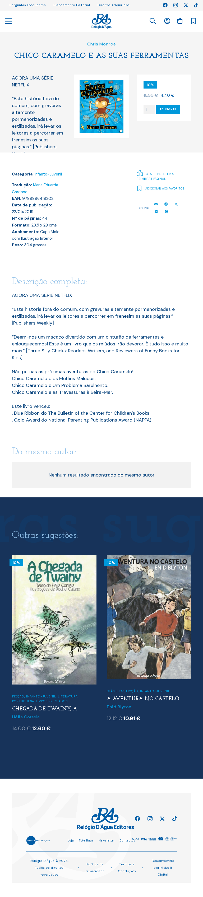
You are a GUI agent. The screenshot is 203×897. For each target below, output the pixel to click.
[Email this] (156, 204)
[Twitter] (185, 5)
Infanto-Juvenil (48, 174)
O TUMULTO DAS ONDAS (155, 706)
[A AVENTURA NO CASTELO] (70, 558)
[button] (152, 21)
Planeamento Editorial (71, 5)
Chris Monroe (101, 44)
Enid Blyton (40, 707)
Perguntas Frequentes (28, 5)
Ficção (53, 691)
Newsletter (107, 840)
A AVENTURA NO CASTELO (64, 699)
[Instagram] (175, 5)
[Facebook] (165, 5)
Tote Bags (86, 840)
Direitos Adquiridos (114, 5)
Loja (71, 840)
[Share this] (166, 204)
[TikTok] (196, 5)
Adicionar (168, 109)
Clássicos (36, 691)
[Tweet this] (176, 204)
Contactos (127, 840)
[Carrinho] (179, 20)
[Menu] (8, 21)
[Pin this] (166, 211)
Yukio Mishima (138, 714)
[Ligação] (101, 21)
